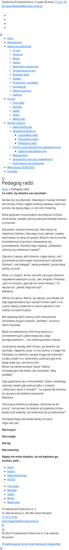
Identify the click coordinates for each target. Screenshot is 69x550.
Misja (16, 58)
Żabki (16, 111)
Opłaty (17, 78)
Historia (18, 54)
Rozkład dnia (21, 74)
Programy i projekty (25, 82)
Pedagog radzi (27, 143)
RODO (11, 479)
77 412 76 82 (10, 517)
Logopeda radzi (28, 135)
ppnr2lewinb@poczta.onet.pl (24, 6)
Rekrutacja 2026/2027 (21, 167)
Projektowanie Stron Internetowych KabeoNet (31, 544)
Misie (16, 115)
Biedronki (19, 119)
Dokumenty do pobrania (28, 163)
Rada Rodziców (22, 127)
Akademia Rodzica (24, 131)
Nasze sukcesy (22, 91)
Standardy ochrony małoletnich (33, 159)
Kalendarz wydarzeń (26, 66)
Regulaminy (20, 155)
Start (10, 38)
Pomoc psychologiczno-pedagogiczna (37, 147)
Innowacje (19, 87)
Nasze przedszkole (19, 46)
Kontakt (12, 171)
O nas (16, 50)
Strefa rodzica (16, 123)
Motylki (17, 107)
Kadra (16, 62)
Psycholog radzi (28, 139)
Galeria (17, 95)
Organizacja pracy (24, 70)
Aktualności (14, 42)
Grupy (11, 99)
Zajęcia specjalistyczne (32, 151)
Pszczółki (18, 103)
